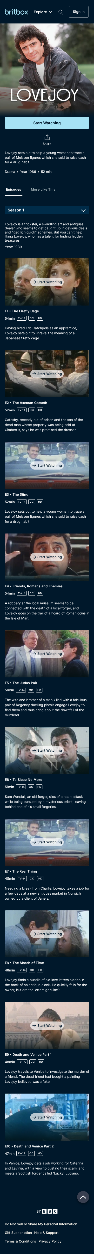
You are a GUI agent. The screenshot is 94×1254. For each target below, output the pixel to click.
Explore (40, 12)
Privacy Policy (50, 1241)
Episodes (13, 189)
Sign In (79, 12)
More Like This (43, 189)
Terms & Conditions (20, 1241)
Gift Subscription (18, 1233)
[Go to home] (47, 1211)
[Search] (60, 11)
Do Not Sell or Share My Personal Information (41, 1224)
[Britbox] (16, 11)
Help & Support (46, 1233)
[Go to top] (83, 1197)
